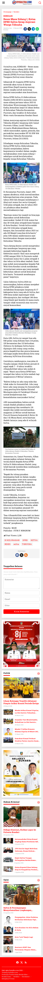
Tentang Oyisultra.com (10, 972)
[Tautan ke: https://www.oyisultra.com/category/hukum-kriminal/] (38, 802)
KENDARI (8, 16)
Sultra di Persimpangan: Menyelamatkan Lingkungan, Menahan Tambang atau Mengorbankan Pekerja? (17, 909)
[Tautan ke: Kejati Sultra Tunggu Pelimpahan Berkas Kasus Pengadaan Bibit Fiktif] (8, 859)
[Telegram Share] (33, 29)
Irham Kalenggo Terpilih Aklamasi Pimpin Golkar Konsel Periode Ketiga (21, 702)
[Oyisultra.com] (22, 2)
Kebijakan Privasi (8, 979)
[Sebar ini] (25, 29)
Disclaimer (26, 977)
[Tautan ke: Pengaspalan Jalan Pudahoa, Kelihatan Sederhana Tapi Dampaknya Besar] (8, 920)
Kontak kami (6, 977)
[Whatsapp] (37, 29)
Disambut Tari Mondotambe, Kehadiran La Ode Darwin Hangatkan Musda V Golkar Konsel (26, 721)
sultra (16, 544)
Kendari (5, 30)
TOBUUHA (27, 544)
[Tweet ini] (29, 29)
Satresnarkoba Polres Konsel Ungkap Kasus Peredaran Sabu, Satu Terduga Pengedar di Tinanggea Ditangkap (27, 840)
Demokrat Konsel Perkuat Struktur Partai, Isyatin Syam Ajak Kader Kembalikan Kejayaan (27, 739)
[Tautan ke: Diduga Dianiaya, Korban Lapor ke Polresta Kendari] (21, 816)
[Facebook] (17, 555)
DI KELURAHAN (12, 540)
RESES (7, 544)
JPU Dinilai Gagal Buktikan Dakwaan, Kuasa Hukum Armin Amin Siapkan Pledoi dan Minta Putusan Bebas (26, 850)
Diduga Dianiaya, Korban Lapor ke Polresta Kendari (19, 831)
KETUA (34, 540)
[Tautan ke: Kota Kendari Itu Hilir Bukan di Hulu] (8, 930)
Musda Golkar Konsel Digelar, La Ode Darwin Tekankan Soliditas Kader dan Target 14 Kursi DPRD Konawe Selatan (27, 711)
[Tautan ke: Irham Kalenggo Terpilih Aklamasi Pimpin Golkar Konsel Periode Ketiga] (21, 688)
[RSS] (26, 555)
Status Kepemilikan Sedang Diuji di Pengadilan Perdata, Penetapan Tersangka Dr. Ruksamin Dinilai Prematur (26, 868)
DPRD (25, 540)
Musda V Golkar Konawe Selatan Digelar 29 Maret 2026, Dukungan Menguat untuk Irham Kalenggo (27, 730)
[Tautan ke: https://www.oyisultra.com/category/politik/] (38, 673)
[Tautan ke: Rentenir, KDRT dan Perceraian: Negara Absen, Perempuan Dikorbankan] (8, 949)
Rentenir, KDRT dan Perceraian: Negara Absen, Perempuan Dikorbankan (25, 948)
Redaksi (16, 977)
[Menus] (3, 2)
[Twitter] (21, 555)
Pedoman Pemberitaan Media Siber (15, 974)
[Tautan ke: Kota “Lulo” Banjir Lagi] (8, 940)
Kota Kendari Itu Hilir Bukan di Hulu (26, 929)
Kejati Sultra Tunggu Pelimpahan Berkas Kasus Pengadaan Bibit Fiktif (25, 859)
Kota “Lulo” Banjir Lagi (24, 937)
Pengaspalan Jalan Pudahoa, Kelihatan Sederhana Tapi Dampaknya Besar (26, 918)
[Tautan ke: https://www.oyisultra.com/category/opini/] (38, 880)
